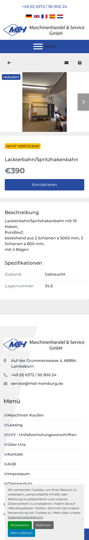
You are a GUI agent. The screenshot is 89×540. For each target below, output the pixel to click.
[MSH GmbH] (44, 344)
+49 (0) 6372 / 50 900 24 (44, 6)
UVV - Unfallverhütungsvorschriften (42, 434)
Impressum (18, 474)
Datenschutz (19, 483)
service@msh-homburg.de (37, 383)
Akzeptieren (19, 525)
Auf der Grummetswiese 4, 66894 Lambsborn (43, 363)
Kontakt (15, 454)
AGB (11, 464)
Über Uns (16, 444)
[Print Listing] (79, 62)
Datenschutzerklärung (25, 517)
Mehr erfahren (21, 533)
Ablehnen (43, 525)
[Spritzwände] (9, 62)
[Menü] (38, 46)
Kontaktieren (44, 184)
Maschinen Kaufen (25, 415)
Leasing (15, 425)
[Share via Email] (66, 62)
